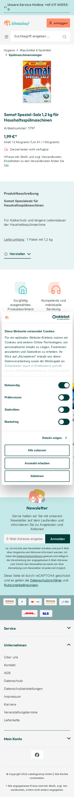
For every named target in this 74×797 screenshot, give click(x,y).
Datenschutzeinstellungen (23, 689)
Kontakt (9, 665)
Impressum (12, 696)
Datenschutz (13, 681)
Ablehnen (37, 476)
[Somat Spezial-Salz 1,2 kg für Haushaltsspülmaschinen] (37, 82)
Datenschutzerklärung (29, 556)
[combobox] (35, 36)
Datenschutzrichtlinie (46, 580)
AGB (7, 673)
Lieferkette (12, 720)
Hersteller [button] (17, 254)
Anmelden (57, 539)
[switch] (63, 397)
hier (6, 165)
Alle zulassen (37, 450)
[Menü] (7, 36)
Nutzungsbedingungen (21, 585)
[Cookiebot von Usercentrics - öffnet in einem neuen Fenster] (52, 317)
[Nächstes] (67, 7)
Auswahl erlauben (37, 463)
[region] (37, 82)
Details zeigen (52, 438)
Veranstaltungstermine (20, 712)
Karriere (10, 704)
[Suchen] (65, 36)
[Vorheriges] (6, 7)
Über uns (11, 657)
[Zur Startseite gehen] (17, 23)
